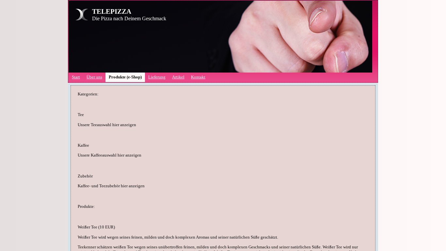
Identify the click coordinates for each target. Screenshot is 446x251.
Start (76, 77)
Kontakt (198, 77)
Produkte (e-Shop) (125, 77)
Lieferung (157, 77)
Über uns (94, 77)
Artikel (178, 77)
